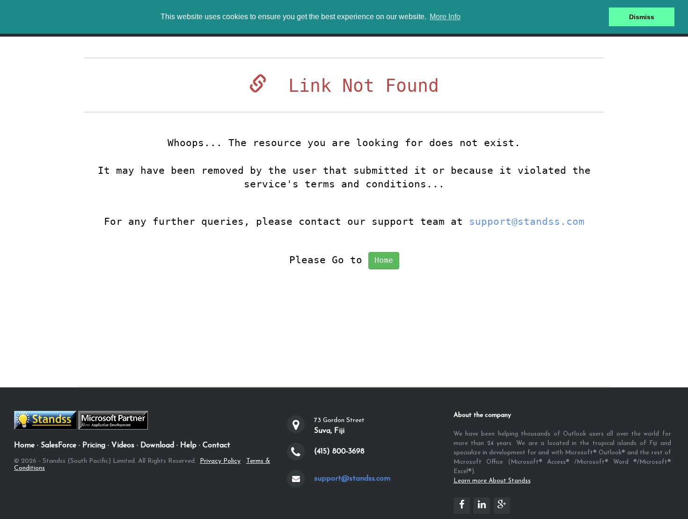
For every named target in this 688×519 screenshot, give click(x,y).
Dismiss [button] (641, 17)
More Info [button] (445, 17)
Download (157, 445)
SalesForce (58, 445)
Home (383, 260)
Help (188, 445)
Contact (216, 445)
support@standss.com (527, 221)
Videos (122, 445)
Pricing (93, 445)
